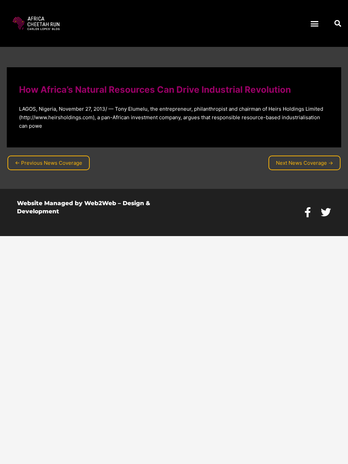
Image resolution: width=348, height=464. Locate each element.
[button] (314, 23)
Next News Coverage (304, 163)
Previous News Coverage (48, 163)
